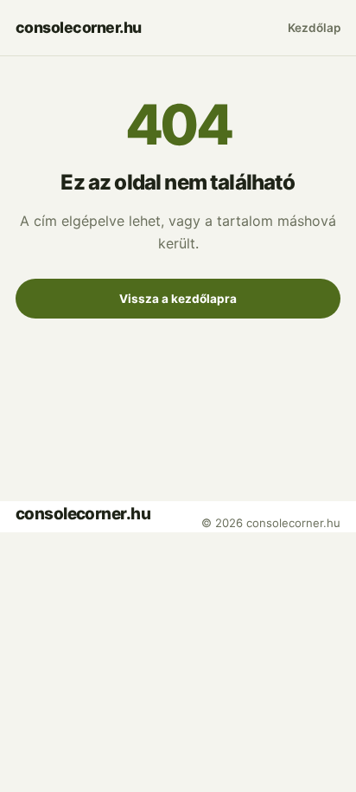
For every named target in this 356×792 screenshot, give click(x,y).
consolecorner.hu (79, 27)
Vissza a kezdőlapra (178, 299)
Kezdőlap (314, 28)
